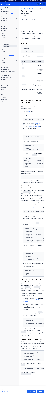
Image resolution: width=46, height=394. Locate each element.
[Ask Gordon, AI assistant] (38, 4)
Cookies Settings (5, 391)
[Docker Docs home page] (6, 4)
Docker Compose (4, 67)
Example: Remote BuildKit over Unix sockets (31, 17)
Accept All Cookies (31, 391)
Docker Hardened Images (6, 77)
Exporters (4, 58)
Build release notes (6, 64)
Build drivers (5, 39)
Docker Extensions (5, 69)
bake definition (33, 207)
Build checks (4, 33)
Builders (3, 37)
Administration (4, 99)
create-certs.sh (33, 306)
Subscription (3, 87)
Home (22, 8)
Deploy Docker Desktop (6, 101)
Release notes (4, 94)
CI (2, 53)
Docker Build (3, 30)
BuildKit (3, 60)
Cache (3, 51)
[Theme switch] (44, 4)
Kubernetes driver (7, 44)
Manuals (25, 8)
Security (3, 91)
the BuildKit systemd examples (33, 126)
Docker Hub (3, 79)
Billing (2, 89)
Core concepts (5, 32)
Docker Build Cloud (5, 65)
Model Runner (4, 15)
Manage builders (6, 48)
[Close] (44, 388)
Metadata (4, 56)
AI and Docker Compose (6, 18)
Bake (3, 49)
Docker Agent (4, 20)
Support (3, 92)
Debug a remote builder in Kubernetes (30, 24)
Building (3, 35)
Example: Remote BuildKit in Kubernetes (30, 22)
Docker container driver (8, 40)
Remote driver (6, 46)
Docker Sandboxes (5, 11)
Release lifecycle (4, 73)
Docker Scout (4, 81)
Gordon (2, 16)
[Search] (41, 4)
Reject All (40, 391)
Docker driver (6, 42)
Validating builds (7, 55)
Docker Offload (4, 28)
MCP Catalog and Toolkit (7, 13)
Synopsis (24, 15)
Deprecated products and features (8, 71)
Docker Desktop (4, 24)
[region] (23, 390)
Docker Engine (4, 26)
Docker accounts (4, 85)
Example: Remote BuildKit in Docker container (31, 19)
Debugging (4, 62)
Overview (3, 9)
